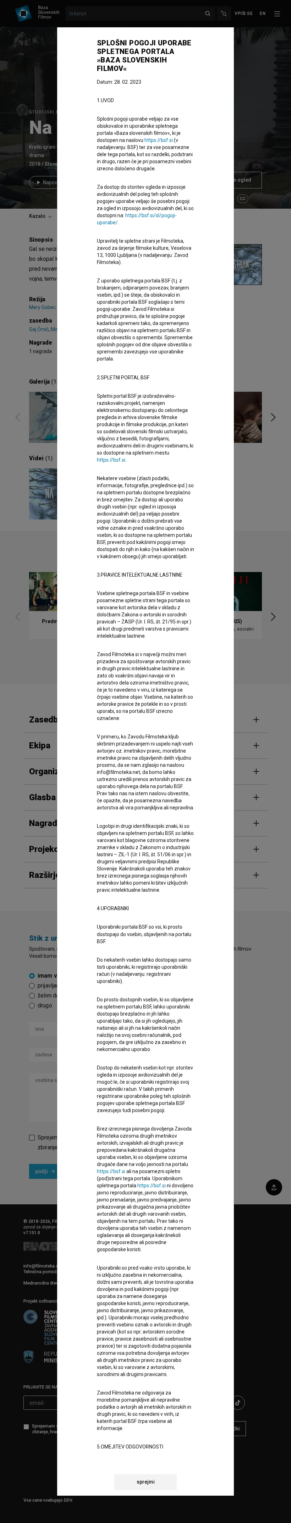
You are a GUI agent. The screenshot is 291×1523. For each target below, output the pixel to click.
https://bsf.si (158, 140)
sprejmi (146, 1482)
